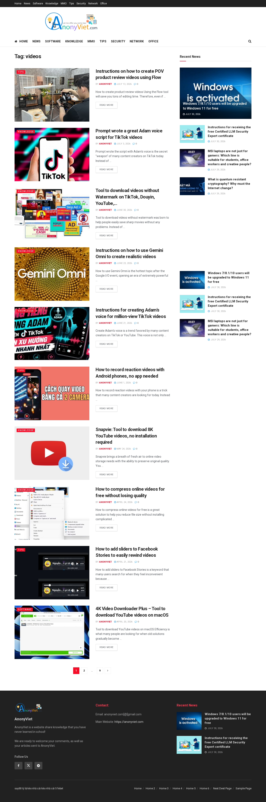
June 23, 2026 (124, 263)
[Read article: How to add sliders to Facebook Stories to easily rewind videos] (52, 572)
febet (60, 788)
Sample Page (243, 788)
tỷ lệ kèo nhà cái (31, 788)
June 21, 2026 (124, 323)
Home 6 (204, 788)
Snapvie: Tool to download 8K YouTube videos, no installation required (126, 436)
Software (38, 3)
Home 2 (150, 788)
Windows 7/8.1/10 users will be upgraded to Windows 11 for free (228, 277)
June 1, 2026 (123, 382)
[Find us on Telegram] (38, 765)
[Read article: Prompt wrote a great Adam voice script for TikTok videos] (52, 154)
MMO (64, 3)
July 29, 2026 (217, 169)
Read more (108, 104)
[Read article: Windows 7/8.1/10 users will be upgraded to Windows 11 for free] (215, 93)
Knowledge (52, 3)
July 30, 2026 (192, 114)
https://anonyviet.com (129, 721)
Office (103, 3)
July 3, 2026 (123, 143)
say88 (18, 788)
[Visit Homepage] (71, 21)
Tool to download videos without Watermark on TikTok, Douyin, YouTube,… (127, 197)
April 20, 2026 (124, 621)
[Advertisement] (215, 234)
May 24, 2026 (123, 448)
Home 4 (177, 788)
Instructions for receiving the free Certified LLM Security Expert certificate (229, 131)
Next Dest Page (222, 788)
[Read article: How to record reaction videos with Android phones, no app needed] (52, 393)
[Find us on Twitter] (28, 765)
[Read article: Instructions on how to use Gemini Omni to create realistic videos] (52, 274)
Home (18, 3)
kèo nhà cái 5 (49, 788)
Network (93, 3)
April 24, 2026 (124, 502)
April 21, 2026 (124, 562)
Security (81, 3)
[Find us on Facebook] (18, 765)
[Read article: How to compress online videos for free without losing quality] (52, 513)
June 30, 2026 (124, 210)
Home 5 (191, 788)
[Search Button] (249, 41)
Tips (71, 3)
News (27, 3)
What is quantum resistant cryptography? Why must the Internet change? (229, 183)
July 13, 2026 (124, 84)
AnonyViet (105, 84)
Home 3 (164, 788)
